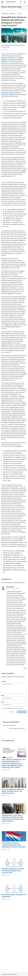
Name (3, 695)
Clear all (12, 712)
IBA (24, 91)
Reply (25, 668)
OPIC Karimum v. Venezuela (15, 57)
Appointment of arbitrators (8, 13)
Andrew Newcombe (6, 45)
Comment (3, 681)
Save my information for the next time (12, 708)
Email (3, 702)
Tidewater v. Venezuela (7, 59)
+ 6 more (19, 13)
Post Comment (21, 712)
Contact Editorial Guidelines (17, 728)
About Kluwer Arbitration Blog (9, 974)
